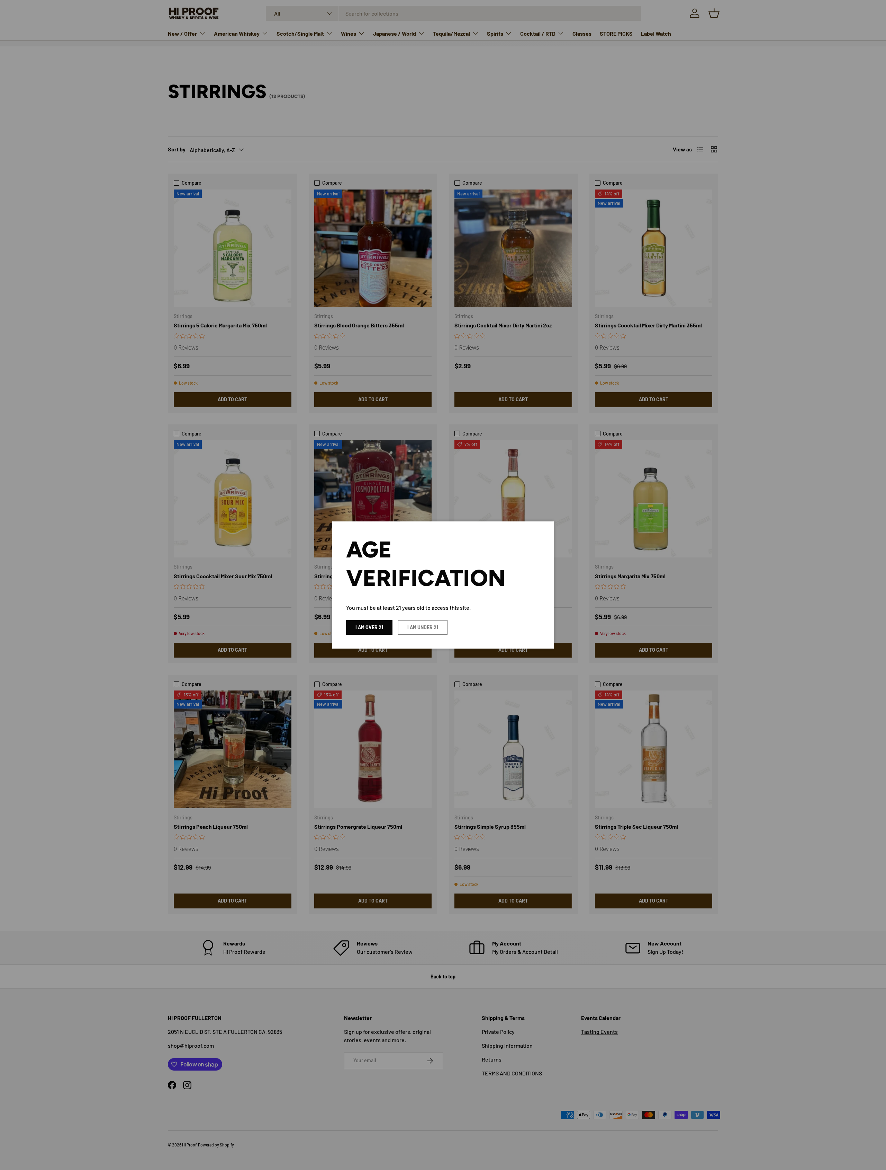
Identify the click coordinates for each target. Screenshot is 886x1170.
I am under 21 (422, 627)
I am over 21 (369, 627)
